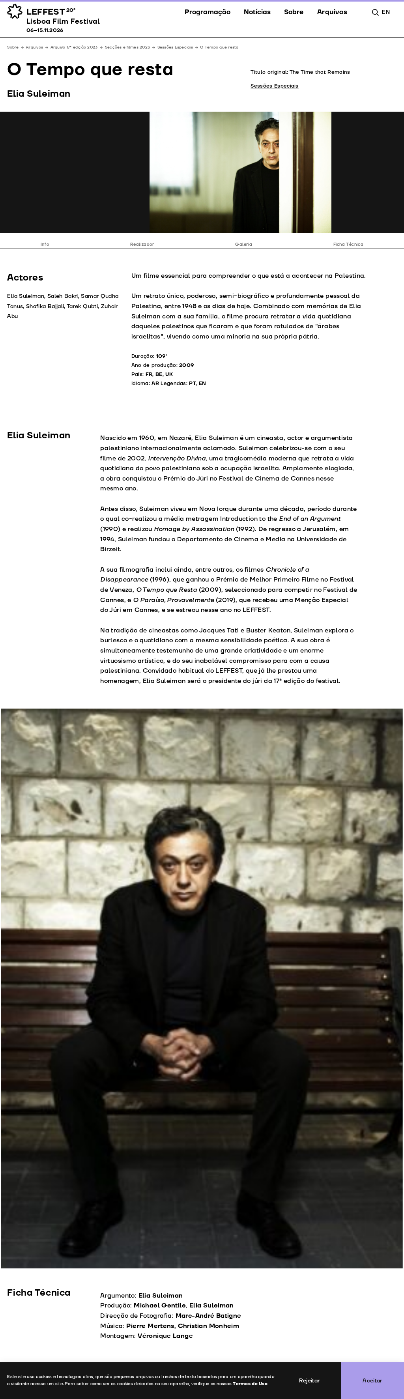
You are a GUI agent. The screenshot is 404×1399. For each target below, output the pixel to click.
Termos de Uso (250, 1384)
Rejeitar (309, 1380)
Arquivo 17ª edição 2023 (74, 47)
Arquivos (34, 47)
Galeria (243, 244)
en (386, 12)
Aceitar (372, 1380)
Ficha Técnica (348, 244)
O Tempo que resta (219, 47)
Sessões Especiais (175, 47)
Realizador (142, 244)
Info (45, 244)
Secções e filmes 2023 (127, 47)
